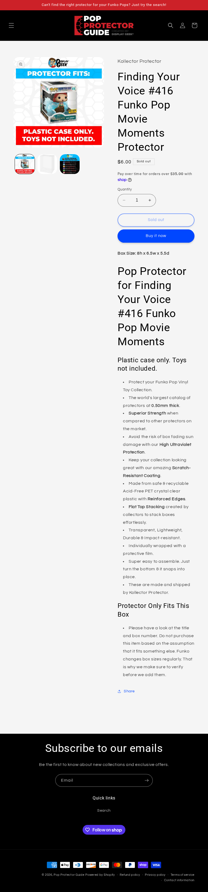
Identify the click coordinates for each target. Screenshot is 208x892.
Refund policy (130, 874)
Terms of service (182, 874)
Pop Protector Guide (69, 874)
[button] (11, 25)
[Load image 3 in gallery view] (70, 164)
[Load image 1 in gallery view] (25, 164)
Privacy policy (155, 874)
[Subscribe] (146, 780)
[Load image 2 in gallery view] (47, 164)
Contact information (179, 880)
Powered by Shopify (100, 874)
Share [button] (129, 691)
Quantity (125, 189)
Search (104, 810)
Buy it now (156, 236)
